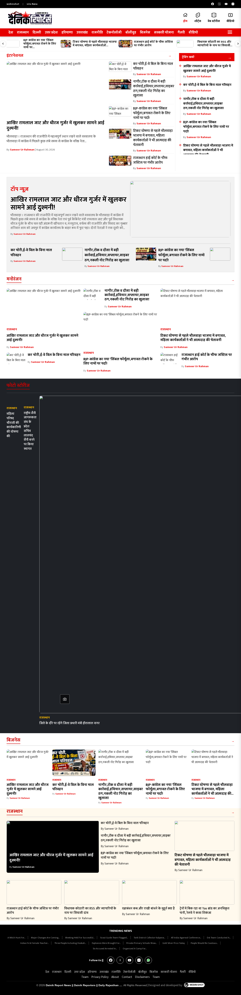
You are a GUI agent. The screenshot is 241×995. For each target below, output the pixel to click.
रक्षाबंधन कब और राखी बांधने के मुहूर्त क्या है (148, 908)
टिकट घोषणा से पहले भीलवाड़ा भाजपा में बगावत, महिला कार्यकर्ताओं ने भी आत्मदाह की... (212, 789)
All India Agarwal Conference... (186, 938)
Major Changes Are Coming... (45, 938)
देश (10, 32)
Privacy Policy (99, 977)
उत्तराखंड (82, 32)
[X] (219, 3)
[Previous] (3, 44)
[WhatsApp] (148, 960)
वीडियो (193, 32)
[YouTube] (226, 3)
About (115, 977)
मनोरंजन (14, 279)
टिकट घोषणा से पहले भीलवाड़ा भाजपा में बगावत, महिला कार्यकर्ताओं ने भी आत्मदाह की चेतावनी (208, 150)
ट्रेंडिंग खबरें (188, 57)
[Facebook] (212, 3)
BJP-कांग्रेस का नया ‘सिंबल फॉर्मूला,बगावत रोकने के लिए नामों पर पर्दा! (206, 126)
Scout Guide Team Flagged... (114, 938)
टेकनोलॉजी (114, 32)
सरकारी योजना (164, 32)
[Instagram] (232, 3)
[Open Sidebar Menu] (229, 32)
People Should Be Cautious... (204, 943)
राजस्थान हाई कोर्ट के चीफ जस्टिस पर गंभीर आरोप (207, 357)
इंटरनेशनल (15, 55)
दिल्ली (37, 32)
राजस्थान (23, 32)
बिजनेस (145, 32)
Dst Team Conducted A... (219, 938)
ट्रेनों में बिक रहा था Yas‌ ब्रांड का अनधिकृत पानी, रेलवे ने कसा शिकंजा (204, 910)
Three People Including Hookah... (70, 943)
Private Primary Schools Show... (141, 943)
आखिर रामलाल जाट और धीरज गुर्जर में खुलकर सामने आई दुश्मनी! (55, 125)
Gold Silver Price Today (173, 943)
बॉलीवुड (130, 32)
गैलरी (181, 32)
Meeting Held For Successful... (80, 938)
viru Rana (32, 4)
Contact (127, 977)
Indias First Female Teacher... (34, 943)
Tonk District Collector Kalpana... (150, 938)
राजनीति (97, 32)
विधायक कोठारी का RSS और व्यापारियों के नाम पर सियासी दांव (90, 910)
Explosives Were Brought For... (106, 943)
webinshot (13, 4)
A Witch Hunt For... (17, 938)
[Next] (238, 44)
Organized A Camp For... (134, 948)
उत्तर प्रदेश (51, 32)
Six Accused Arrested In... (105, 948)
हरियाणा (67, 32)
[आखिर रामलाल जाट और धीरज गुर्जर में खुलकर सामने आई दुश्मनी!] (57, 90)
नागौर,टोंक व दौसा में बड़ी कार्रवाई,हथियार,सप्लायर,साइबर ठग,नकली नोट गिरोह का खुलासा (203, 103)
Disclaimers (142, 977)
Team (84, 977)
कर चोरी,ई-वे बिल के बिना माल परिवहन (207, 84)
